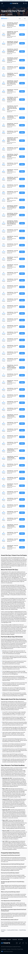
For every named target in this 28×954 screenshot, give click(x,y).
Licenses (9, 949)
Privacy (20, 949)
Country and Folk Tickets (12, 930)
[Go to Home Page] (14, 3)
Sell (20, 939)
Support (9, 939)
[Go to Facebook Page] (23, 943)
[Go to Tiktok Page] (20, 943)
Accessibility (3, 949)
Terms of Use (14, 949)
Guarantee (14, 939)
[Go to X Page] (26, 943)
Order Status (4, 939)
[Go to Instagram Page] (17, 943)
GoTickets (3, 930)
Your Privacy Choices (8, 951)
